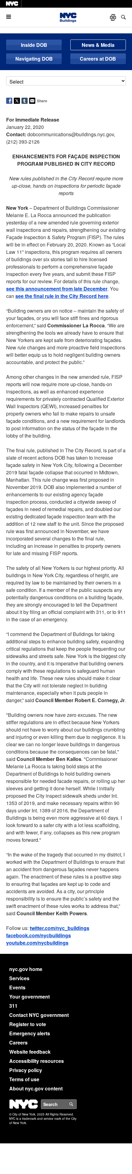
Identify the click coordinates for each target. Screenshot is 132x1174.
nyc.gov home (25, 969)
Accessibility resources (36, 1060)
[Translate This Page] (113, 17)
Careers (18, 1042)
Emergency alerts (29, 1033)
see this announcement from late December (56, 288)
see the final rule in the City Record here (61, 295)
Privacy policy (25, 1070)
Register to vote (27, 1024)
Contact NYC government (39, 1014)
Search (76, 1104)
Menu (11, 17)
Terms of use (24, 1079)
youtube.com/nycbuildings (37, 942)
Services (19, 978)
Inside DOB (34, 44)
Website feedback (30, 1051)
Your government (29, 996)
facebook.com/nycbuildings (38, 935)
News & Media (98, 44)
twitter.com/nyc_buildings (59, 927)
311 (13, 1005)
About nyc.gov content (36, 1088)
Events (17, 987)
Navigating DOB (34, 58)
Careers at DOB (98, 58)
